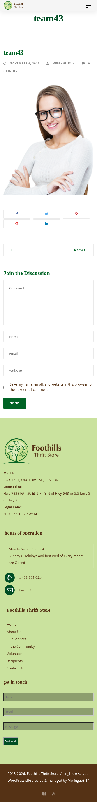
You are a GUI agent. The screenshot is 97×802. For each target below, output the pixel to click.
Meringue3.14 (79, 780)
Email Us (25, 590)
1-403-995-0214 (31, 577)
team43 (79, 250)
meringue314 (63, 63)
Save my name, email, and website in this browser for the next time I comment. (51, 387)
